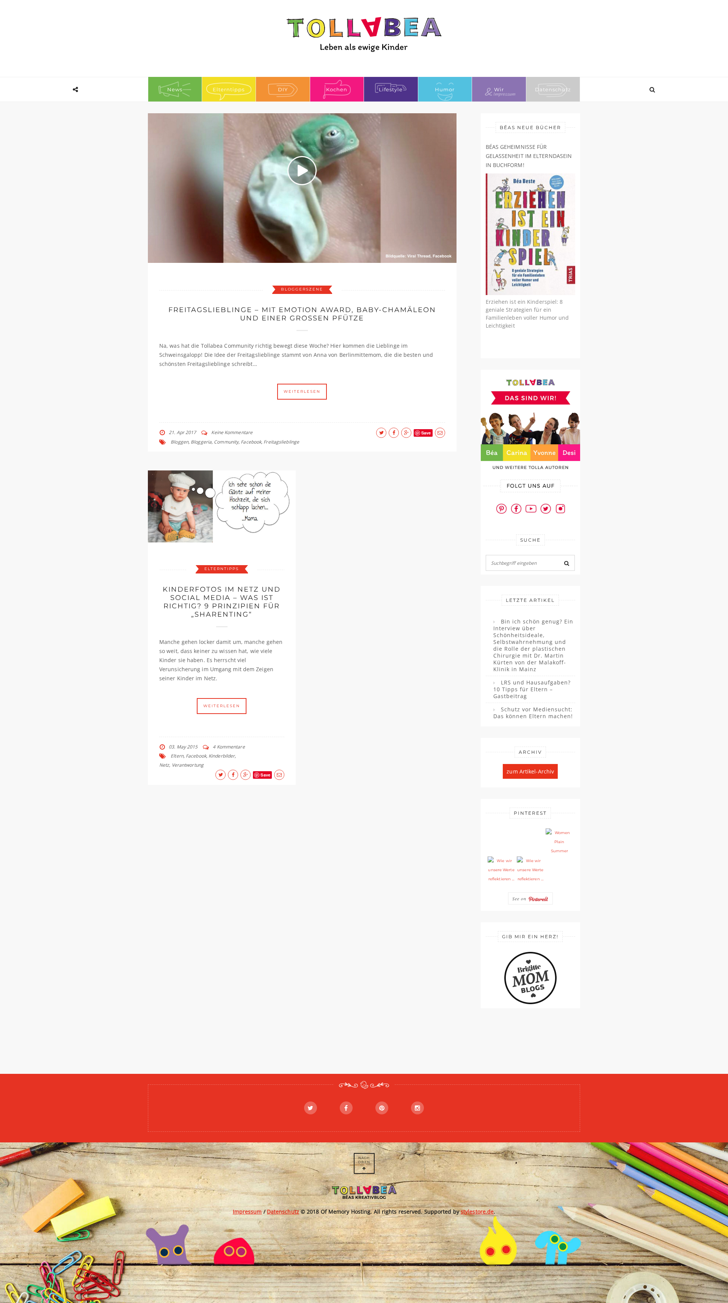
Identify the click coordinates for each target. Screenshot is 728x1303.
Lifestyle (391, 89)
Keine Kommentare (232, 432)
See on (520, 898)
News (174, 89)
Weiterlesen (302, 391)
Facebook (251, 442)
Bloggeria (201, 442)
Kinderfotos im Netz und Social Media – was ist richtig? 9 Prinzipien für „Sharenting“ (222, 602)
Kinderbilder (222, 756)
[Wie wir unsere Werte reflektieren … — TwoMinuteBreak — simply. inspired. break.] (501, 870)
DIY (283, 89)
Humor (445, 89)
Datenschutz (553, 89)
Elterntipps (229, 89)
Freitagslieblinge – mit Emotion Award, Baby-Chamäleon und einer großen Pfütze (302, 314)
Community (226, 442)
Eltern (177, 756)
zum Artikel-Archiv (530, 771)
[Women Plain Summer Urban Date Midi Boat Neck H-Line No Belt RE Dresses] (559, 842)
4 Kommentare (229, 747)
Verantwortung (188, 765)
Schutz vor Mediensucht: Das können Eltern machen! (533, 713)
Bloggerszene (302, 289)
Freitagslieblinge (281, 442)
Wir (499, 89)
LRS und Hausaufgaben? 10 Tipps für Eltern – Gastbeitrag (532, 689)
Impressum (247, 1211)
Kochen (336, 89)
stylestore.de (477, 1211)
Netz (164, 765)
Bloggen (179, 442)
